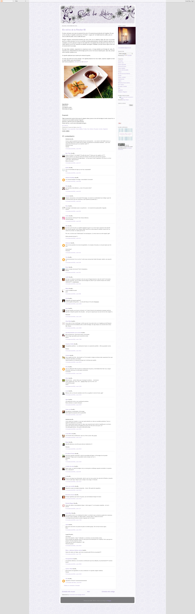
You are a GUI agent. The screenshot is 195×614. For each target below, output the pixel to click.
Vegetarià (105, 129)
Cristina (68, 355)
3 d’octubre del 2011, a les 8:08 (73, 181)
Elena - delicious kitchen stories (74, 550)
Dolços (119, 71)
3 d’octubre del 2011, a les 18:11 (73, 350)
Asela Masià (69, 513)
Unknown (68, 243)
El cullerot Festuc (70, 453)
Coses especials (71, 129)
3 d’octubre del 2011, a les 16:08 (73, 328)
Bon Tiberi (68, 153)
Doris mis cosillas (70, 486)
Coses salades (79, 129)
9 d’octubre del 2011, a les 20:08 (73, 564)
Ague (67, 399)
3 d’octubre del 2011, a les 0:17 (73, 163)
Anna (67, 308)
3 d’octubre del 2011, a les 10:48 (73, 303)
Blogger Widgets (126, 99)
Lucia (67, 391)
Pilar (67, 186)
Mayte (67, 442)
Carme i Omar (69, 568)
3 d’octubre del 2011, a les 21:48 (73, 373)
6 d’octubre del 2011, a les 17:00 (73, 520)
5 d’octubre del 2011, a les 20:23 (73, 490)
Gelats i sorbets (122, 77)
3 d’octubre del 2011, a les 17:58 (73, 339)
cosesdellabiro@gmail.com (124, 47)
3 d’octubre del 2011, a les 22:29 (73, 404)
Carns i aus (121, 62)
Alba (67, 225)
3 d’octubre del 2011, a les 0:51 (73, 173)
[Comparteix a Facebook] (67, 131)
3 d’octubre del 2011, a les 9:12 (73, 238)
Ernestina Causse (70, 494)
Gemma (67, 196)
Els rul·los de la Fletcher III (74, 29)
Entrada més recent (68, 591)
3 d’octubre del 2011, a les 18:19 (73, 362)
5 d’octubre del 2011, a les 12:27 (73, 481)
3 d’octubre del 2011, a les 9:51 (73, 272)
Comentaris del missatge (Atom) (77, 594)
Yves (67, 257)
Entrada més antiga (108, 591)
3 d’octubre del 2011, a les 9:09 (73, 221)
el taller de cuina (70, 466)
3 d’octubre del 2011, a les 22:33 (73, 414)
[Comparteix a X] (65, 131)
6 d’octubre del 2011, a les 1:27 (73, 508)
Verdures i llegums (122, 91)
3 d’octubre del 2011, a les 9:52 (73, 283)
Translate (129, 55)
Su (66, 476)
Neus (67, 206)
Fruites (85, 129)
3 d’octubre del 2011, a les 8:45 (73, 201)
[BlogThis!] (64, 131)
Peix (119, 88)
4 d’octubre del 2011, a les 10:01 (73, 429)
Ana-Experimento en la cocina (73, 332)
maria (67, 524)
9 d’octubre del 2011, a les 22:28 (73, 574)
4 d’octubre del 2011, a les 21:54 (73, 461)
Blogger (109, 600)
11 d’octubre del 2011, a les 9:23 (73, 582)
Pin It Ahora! (65, 125)
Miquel (67, 288)
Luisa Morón (69, 433)
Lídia (67, 298)
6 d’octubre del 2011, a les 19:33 (73, 530)
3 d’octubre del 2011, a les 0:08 (73, 148)
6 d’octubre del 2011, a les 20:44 (73, 545)
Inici (88, 591)
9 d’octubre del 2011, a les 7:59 (73, 554)
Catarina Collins (70, 344)
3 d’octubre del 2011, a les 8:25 (73, 191)
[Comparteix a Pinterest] (68, 131)
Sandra (85, 61)
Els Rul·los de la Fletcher (124, 73)
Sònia (67, 378)
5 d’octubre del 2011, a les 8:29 (73, 471)
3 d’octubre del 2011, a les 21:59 (73, 386)
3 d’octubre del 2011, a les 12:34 (73, 316)
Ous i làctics (90, 129)
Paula (80, 61)
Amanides (120, 60)
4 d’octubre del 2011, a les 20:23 (73, 449)
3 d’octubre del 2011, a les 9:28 (73, 262)
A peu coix (68, 409)
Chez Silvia (68, 321)
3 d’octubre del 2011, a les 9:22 (73, 252)
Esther (67, 167)
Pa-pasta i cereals (98, 129)
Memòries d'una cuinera (124, 82)
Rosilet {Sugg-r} (70, 503)
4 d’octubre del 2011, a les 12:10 (73, 437)
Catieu (67, 215)
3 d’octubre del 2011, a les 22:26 (73, 394)
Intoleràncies (121, 79)
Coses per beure (122, 66)
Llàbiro (119, 81)
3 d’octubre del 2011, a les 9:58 (73, 293)
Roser (67, 267)
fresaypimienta (69, 558)
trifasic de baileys (70, 177)
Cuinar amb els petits (123, 70)
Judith (75, 61)
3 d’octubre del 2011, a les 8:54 (73, 211)
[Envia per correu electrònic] (63, 131)
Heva (67, 366)
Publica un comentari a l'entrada (72, 585)
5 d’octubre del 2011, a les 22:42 (73, 498)
